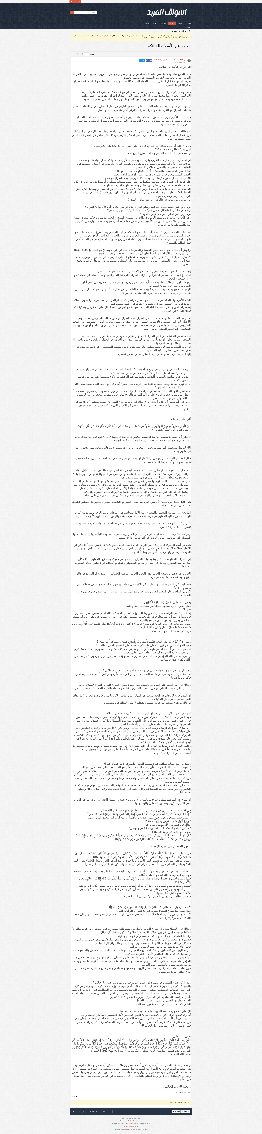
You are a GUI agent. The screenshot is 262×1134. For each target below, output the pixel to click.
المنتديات (180, 23)
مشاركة (148, 60)
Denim (186, 1111)
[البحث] (72, 12)
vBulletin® (131, 1121)
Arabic (177, 1111)
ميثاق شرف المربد (104, 35)
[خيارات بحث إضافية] (75, 12)
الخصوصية (102, 1111)
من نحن (146, 23)
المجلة (189, 23)
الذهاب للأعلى (76, 1111)
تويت (141, 61)
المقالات (163, 23)
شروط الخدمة (93, 1111)
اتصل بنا (109, 1111)
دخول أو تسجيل (76, 1)
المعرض (154, 23)
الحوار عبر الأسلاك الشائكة (160, 59)
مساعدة (115, 1111)
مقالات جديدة (187, 27)
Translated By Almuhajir (131, 1126)
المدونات (171, 23)
